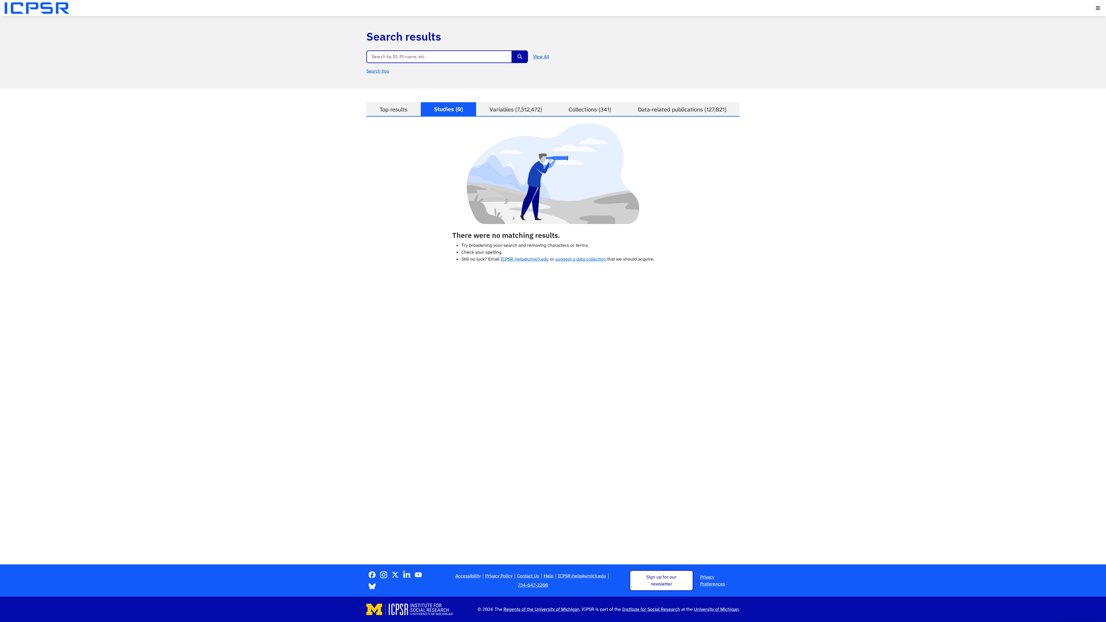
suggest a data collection (580, 259)
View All (541, 57)
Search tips (377, 71)
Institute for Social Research (651, 609)
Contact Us (528, 576)
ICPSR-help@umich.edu (525, 259)
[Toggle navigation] (1098, 8)
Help (548, 576)
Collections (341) (590, 109)
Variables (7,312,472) (516, 109)
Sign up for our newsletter (661, 580)
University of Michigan (716, 609)
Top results (393, 109)
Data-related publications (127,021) (682, 109)
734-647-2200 (533, 585)
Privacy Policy (498, 576)
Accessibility (468, 576)
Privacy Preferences (712, 580)
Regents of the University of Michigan (541, 609)
